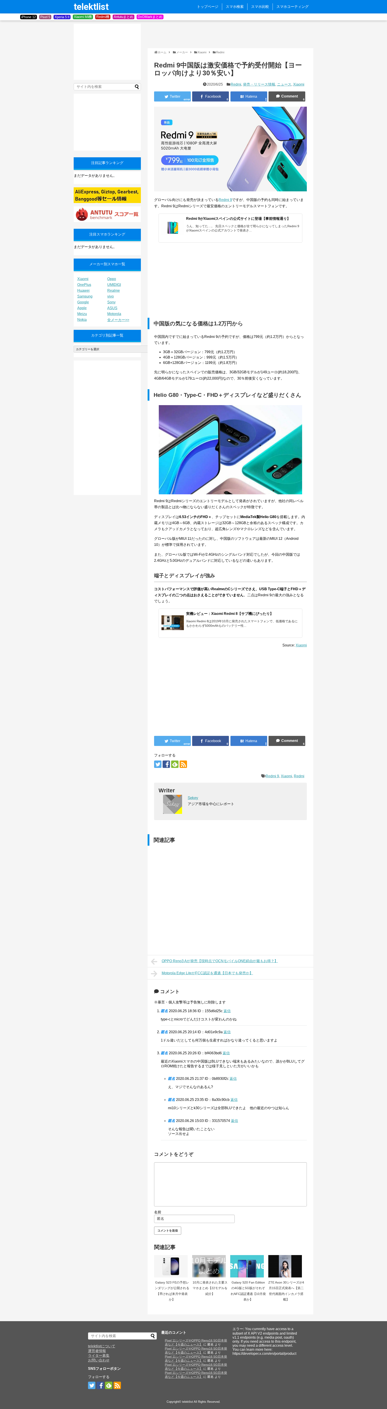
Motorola (114, 314)
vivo (110, 296)
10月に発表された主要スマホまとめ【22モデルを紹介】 (210, 1288)
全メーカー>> (118, 320)
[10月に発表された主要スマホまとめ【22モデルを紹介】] (210, 1266)
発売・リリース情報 (259, 84)
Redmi (236, 84)
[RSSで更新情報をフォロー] (183, 764)
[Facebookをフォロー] (166, 764)
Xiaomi (298, 84)
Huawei (83, 290)
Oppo (111, 279)
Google (83, 302)
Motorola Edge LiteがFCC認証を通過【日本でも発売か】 (207, 973)
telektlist (91, 7)
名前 (157, 1212)
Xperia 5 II (62, 17)
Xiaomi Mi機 (83, 17)
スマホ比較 (260, 7)
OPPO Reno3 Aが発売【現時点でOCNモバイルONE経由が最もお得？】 (220, 961)
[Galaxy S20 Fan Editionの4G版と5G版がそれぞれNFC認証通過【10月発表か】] (248, 1266)
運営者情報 (97, 1351)
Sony (111, 302)
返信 (227, 1011)
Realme (113, 290)
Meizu (82, 314)
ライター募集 (99, 1355)
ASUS (112, 308)
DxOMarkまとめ (150, 17)
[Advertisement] (229, 34)
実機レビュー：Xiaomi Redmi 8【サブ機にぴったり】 (229, 614)
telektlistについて (101, 1346)
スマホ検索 (235, 7)
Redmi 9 (225, 200)
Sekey (193, 798)
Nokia (82, 320)
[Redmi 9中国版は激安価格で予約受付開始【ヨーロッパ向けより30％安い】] (248, 96)
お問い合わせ (99, 1360)
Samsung (84, 296)
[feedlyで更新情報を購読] (174, 764)
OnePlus (84, 285)
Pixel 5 (45, 17)
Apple (82, 308)
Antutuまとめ (123, 17)
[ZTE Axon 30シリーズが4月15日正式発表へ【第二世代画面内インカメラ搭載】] (286, 1266)
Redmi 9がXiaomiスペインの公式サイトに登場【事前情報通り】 (238, 218)
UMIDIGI (114, 285)
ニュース (284, 84)
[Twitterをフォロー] (157, 764)
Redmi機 (102, 17)
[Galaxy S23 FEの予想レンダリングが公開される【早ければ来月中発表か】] (172, 1266)
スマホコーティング (292, 7)
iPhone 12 (28, 17)
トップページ (207, 7)
